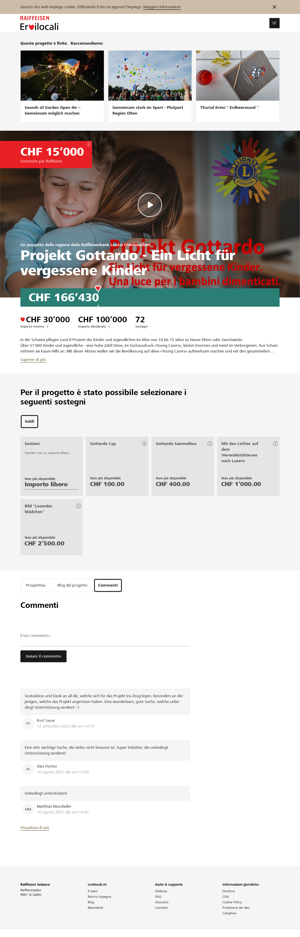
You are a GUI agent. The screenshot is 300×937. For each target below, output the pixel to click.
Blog (91, 902)
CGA (225, 897)
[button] (274, 23)
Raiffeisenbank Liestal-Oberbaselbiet (116, 244)
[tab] (29, 421)
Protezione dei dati (236, 908)
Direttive (228, 891)
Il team (93, 891)
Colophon (229, 913)
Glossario (161, 902)
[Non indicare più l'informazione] (274, 7)
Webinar (161, 891)
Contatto (161, 908)
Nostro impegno (99, 897)
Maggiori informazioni (162, 7)
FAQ (158, 897)
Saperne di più (33, 359)
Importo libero (46, 484)
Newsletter (95, 908)
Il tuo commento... (36, 635)
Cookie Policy (232, 902)
